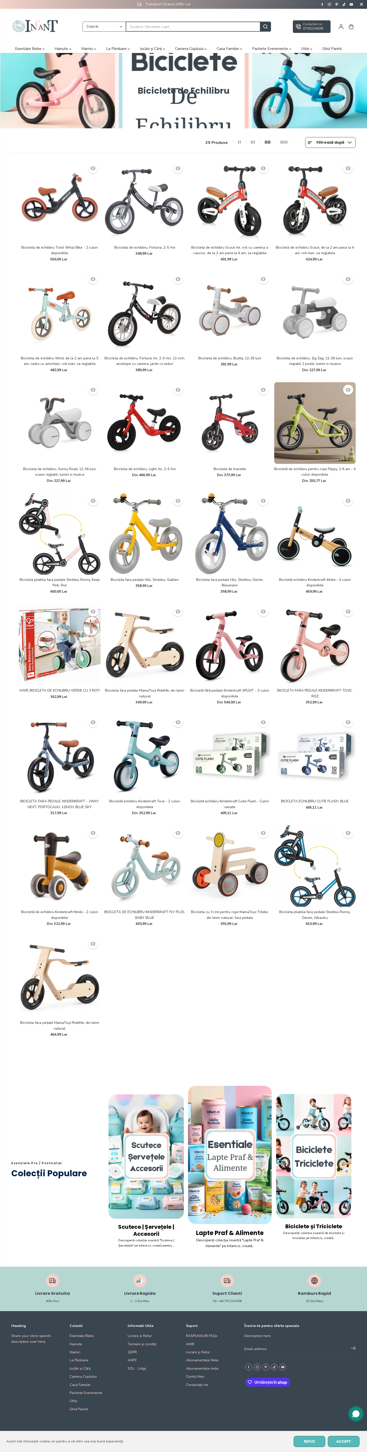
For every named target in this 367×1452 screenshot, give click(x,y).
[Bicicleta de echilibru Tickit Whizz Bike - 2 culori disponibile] (60, 201)
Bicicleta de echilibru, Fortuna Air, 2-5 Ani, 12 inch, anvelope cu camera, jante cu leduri (145, 361)
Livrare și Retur (140, 1335)
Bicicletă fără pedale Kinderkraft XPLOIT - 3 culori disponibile (229, 693)
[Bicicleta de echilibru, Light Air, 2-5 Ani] (145, 423)
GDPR (132, 1352)
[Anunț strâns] (361, 4)
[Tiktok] (344, 4)
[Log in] (341, 26)
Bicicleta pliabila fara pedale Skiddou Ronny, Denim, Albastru (314, 915)
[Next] (346, 1171)
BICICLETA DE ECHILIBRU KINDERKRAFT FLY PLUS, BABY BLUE (144, 915)
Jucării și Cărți (151, 48)
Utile (305, 48)
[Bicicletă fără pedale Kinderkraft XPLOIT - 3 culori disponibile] (230, 645)
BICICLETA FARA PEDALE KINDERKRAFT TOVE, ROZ (314, 693)
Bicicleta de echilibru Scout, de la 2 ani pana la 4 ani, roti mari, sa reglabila (315, 250)
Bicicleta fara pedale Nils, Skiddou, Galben (145, 579)
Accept (343, 1441)
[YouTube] (351, 4)
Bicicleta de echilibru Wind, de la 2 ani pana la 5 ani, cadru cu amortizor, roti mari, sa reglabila (59, 361)
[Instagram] (330, 4)
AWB (190, 1344)
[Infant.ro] (36, 26)
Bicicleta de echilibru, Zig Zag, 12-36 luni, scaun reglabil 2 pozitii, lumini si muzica (315, 361)
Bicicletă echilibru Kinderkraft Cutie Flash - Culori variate (230, 804)
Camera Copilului (190, 48)
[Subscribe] (353, 1349)
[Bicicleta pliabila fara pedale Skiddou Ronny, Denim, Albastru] (315, 866)
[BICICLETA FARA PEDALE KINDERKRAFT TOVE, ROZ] (315, 645)
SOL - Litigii (137, 1368)
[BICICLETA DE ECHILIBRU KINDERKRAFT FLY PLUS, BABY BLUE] (145, 866)
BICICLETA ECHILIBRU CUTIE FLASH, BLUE (315, 801)
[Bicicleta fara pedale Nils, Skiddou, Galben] (145, 534)
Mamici (87, 48)
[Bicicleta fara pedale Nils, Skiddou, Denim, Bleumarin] (230, 534)
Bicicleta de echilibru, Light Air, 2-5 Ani (145, 469)
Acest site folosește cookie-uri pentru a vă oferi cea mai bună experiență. (64, 1441)
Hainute (62, 48)
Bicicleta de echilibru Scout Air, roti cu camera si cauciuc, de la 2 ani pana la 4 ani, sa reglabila (229, 250)
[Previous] (116, 1171)
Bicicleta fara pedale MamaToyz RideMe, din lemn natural (144, 693)
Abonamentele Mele (202, 1360)
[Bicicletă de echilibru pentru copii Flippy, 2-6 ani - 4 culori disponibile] (315, 423)
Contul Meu (195, 1376)
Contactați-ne (197, 1384)
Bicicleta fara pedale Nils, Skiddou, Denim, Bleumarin (229, 582)
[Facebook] (322, 4)
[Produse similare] (93, 168)
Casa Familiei (228, 48)
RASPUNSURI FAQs (201, 1335)
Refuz (309, 1441)
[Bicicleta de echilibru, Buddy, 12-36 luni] (230, 312)
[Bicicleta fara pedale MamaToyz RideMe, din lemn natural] (145, 645)
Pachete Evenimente (270, 48)
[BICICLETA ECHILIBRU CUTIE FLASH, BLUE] (315, 755)
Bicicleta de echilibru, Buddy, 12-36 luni (229, 358)
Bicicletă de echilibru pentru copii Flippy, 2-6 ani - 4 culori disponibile (315, 472)
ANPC (132, 1360)
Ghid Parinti (332, 48)
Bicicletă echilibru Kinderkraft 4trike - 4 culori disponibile (315, 582)
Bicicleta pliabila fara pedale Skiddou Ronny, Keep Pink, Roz (60, 582)
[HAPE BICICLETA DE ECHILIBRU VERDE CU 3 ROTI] (60, 645)
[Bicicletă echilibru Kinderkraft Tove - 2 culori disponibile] (145, 755)
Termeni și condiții (142, 1344)
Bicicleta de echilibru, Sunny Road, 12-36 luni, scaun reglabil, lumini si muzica (59, 472)
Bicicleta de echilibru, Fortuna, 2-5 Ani (144, 247)
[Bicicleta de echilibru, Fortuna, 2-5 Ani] (145, 201)
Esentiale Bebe (28, 48)
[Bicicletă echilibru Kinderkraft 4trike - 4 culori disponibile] (315, 534)
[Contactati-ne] (312, 26)
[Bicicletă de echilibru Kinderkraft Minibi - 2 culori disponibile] (60, 866)
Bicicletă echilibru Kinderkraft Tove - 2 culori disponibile (144, 804)
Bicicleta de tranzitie (230, 469)
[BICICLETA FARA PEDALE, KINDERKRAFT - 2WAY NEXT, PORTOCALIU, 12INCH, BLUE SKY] (60, 755)
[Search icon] (265, 27)
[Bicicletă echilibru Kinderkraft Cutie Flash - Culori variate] (230, 755)
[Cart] (351, 26)
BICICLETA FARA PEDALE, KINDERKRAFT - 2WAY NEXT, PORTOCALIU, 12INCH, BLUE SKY (59, 804)
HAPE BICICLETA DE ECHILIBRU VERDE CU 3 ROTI (60, 690)
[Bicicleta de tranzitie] (230, 423)
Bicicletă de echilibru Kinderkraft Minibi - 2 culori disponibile (59, 915)
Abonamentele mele (202, 1368)
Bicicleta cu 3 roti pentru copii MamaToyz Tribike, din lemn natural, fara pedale (230, 915)
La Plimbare (117, 48)
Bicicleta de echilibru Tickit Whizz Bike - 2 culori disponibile (59, 250)
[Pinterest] (337, 4)
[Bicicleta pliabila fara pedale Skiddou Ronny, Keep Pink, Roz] (60, 534)
